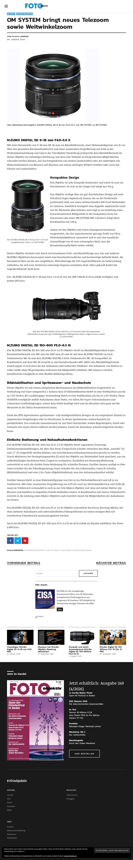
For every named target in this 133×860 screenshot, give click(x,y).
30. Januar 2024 (16, 39)
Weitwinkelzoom (82, 550)
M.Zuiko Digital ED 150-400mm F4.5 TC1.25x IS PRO (111, 649)
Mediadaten (12, 838)
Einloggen (70, 798)
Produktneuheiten (24, 14)
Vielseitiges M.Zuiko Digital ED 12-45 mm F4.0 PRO (19, 649)
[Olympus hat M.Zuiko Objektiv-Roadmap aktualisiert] (51, 637)
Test (8, 798)
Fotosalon (11, 806)
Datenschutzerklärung (16, 830)
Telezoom (66, 550)
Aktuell (11, 14)
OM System (52, 550)
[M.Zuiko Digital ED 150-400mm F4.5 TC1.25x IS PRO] (113, 637)
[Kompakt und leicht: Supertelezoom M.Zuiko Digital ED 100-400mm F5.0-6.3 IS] (82, 637)
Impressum (11, 834)
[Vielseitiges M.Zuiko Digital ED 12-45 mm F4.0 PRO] (20, 637)
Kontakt (10, 826)
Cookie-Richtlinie (70, 856)
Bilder (9, 810)
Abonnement (71, 795)
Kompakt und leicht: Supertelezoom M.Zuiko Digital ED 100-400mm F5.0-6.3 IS (80, 650)
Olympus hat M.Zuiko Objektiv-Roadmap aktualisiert (48, 649)
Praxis (9, 802)
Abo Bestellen (84, 753)
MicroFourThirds (35, 550)
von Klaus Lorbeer (18, 36)
